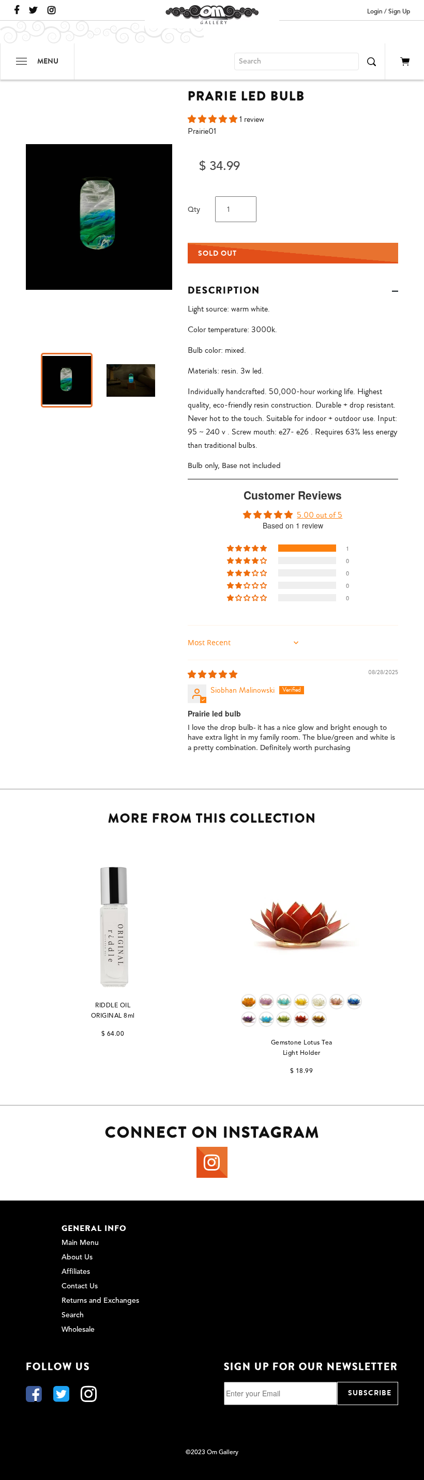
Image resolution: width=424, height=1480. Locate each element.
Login (375, 12)
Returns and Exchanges (100, 1300)
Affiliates (76, 1271)
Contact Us (80, 1286)
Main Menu (80, 1243)
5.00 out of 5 (319, 515)
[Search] (371, 61)
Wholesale (78, 1329)
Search (73, 1315)
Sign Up (399, 12)
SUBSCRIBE (369, 1393)
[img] (212, 674)
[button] (213, 119)
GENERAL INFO (94, 1228)
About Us (77, 1257)
